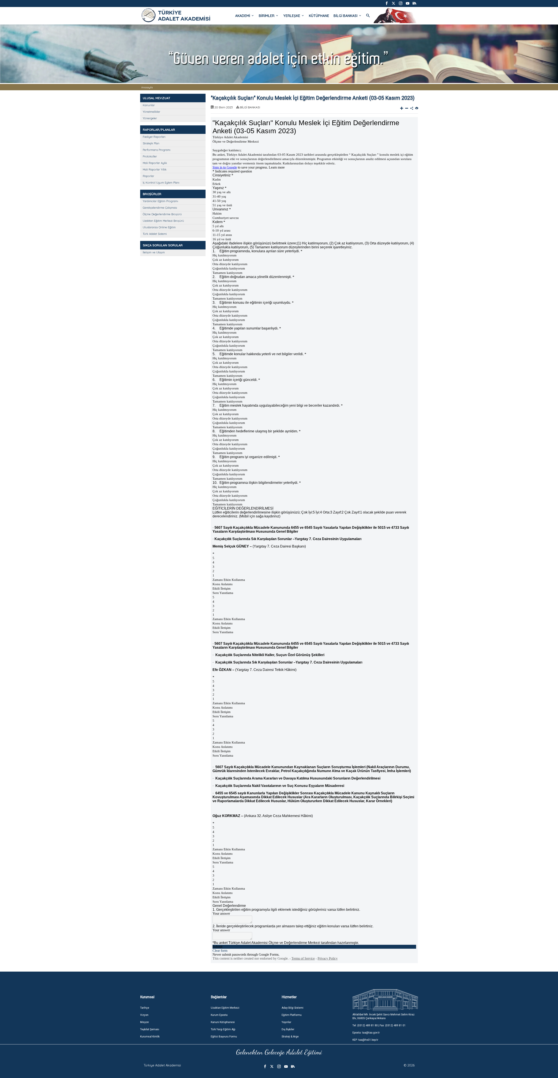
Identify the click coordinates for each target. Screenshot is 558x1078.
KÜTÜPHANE (319, 16)
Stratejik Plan (151, 143)
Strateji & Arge (290, 1036)
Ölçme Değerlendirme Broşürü (162, 214)
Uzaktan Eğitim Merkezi (225, 1007)
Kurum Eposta (219, 1015)
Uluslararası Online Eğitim (159, 227)
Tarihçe (144, 1007)
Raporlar (148, 176)
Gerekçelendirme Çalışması (160, 207)
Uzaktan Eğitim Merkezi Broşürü (163, 220)
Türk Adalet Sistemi (155, 233)
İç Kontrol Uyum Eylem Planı (161, 182)
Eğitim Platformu (292, 1015)
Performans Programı (156, 150)
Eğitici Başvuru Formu (224, 1036)
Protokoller (150, 156)
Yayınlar (286, 1022)
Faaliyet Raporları (154, 136)
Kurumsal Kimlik (150, 1036)
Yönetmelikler (151, 111)
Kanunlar (149, 105)
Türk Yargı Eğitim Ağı (223, 1029)
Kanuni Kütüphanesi (223, 1022)
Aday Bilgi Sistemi (292, 1007)
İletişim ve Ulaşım (154, 252)
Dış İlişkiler (288, 1029)
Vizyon (144, 1015)
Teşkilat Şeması (149, 1029)
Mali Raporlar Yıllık (155, 169)
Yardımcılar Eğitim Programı (160, 201)
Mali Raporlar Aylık (155, 163)
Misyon (144, 1022)
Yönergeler (150, 118)
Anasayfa (147, 87)
